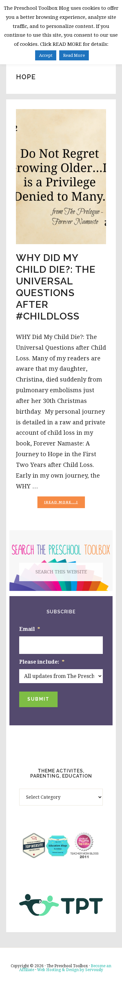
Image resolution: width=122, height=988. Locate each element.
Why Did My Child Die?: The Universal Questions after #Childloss (56, 287)
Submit (38, 699)
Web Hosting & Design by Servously (70, 970)
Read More (74, 55)
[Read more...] (64, 504)
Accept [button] (45, 55)
